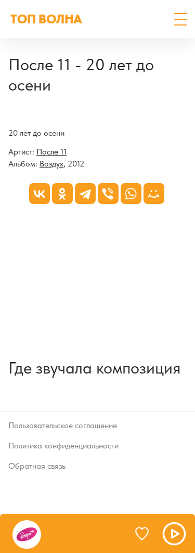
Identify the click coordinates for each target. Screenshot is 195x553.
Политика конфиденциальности (63, 446)
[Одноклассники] (62, 193)
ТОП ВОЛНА (46, 19)
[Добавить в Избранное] (146, 534)
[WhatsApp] (131, 193)
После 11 (51, 152)
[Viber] (108, 193)
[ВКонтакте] (39, 193)
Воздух (51, 164)
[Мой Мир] (154, 193)
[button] (180, 19)
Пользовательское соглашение (62, 425)
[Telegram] (85, 193)
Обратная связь (37, 466)
